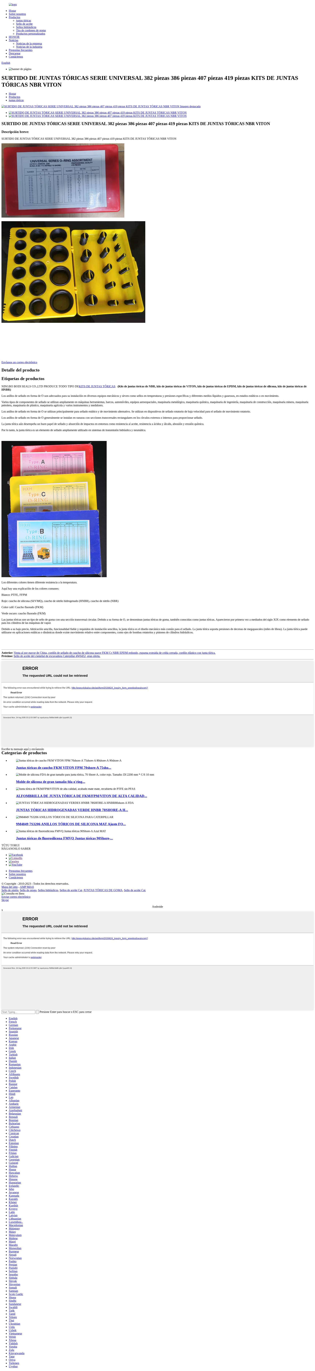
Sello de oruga (28, 890)
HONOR (14, 36)
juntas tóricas (23, 20)
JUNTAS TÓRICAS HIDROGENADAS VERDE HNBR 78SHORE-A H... (72, 810)
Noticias (13, 40)
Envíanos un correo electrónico (19, 362)
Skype (5, 900)
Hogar (12, 10)
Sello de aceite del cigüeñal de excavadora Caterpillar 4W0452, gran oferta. (57, 656)
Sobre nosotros (17, 14)
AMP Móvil (27, 886)
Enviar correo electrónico (15, 896)
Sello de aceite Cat (134, 890)
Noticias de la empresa (29, 43)
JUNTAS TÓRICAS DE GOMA (102, 890)
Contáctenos (16, 56)
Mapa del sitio (9, 886)
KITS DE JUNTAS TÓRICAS (97, 386)
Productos (14, 17)
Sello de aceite (24, 23)
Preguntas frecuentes (20, 50)
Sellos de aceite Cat (71, 890)
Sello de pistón (9, 890)
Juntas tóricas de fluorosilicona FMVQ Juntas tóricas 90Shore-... (64, 838)
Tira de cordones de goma (31, 30)
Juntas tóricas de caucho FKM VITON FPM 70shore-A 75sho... (63, 768)
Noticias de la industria (29, 46)
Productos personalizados (30, 33)
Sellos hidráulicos (26, 27)
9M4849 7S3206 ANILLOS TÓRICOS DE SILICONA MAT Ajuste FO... (71, 824)
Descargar (14, 53)
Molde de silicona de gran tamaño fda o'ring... (50, 782)
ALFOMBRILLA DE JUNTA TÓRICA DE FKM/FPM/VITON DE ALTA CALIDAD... (81, 796)
